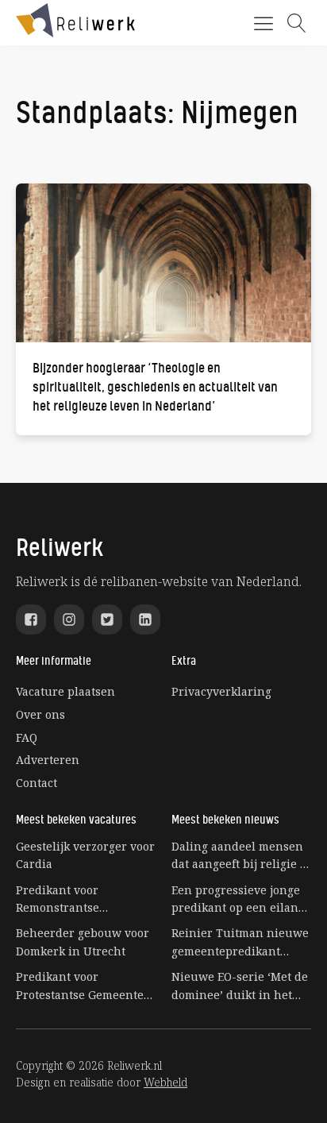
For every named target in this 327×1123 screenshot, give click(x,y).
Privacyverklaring (221, 691)
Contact (36, 782)
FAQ (26, 737)
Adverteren (47, 759)
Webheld (165, 1082)
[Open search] (297, 23)
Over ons (40, 714)
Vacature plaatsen (65, 691)
